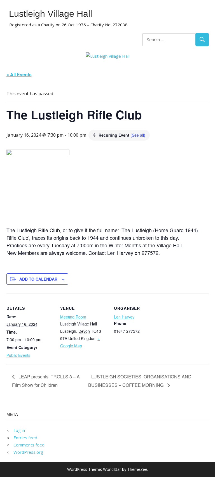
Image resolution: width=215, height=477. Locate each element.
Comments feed (29, 445)
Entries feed (25, 437)
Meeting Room (73, 317)
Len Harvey (124, 317)
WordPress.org (28, 452)
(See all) (137, 135)
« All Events (19, 74)
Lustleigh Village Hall (50, 14)
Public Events (18, 355)
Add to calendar (38, 279)
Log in (19, 430)
